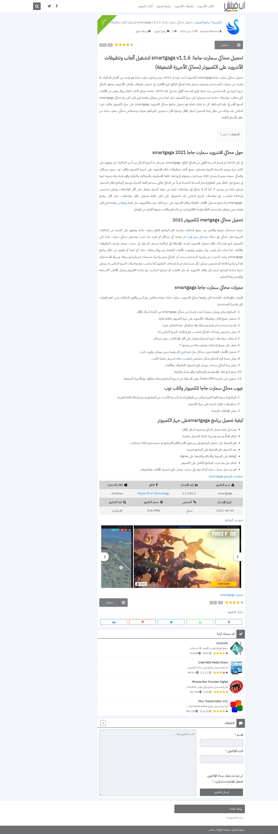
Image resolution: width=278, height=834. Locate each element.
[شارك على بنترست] (142, 622)
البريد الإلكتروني (234, 751)
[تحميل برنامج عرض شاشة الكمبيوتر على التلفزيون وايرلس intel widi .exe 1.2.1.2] (171, 667)
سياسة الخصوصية (235, 817)
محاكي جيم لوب (197, 237)
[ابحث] (37, 6)
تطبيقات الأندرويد (184, 6)
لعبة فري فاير (183, 352)
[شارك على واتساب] (199, 622)
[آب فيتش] (231, 6)
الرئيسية (216, 22)
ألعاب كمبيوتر (145, 6)
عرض (224, 134)
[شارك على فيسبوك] (228, 622)
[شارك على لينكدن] (113, 622)
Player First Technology (153, 493)
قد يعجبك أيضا (226, 634)
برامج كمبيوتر (163, 6)
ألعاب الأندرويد (205, 6)
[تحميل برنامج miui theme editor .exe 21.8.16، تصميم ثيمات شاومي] (171, 706)
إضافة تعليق (141, 31)
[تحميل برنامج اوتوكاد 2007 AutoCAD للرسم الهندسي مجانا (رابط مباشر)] (171, 648)
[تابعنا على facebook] (56, 6)
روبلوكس (122, 203)
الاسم (239, 734)
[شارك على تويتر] (171, 622)
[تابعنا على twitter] (49, 6)
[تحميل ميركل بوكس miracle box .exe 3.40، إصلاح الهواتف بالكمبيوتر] (171, 686)
